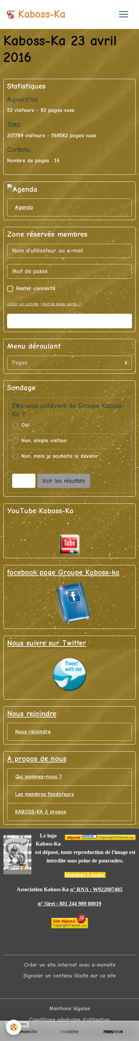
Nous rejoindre (33, 732)
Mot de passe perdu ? (61, 304)
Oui (25, 425)
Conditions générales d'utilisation (69, 1020)
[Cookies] (13, 1027)
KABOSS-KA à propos (40, 812)
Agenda (24, 207)
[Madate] (69, 1032)
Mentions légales (69, 1008)
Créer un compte (22, 304)
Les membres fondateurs (44, 794)
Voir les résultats (63, 480)
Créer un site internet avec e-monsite (69, 965)
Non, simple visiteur (44, 440)
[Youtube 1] (69, 544)
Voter (23, 480)
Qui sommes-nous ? (38, 777)
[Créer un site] (26, 1032)
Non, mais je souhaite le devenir (59, 456)
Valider (69, 321)
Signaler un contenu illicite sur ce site (69, 976)
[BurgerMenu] (123, 14)
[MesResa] (113, 1032)
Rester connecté (35, 288)
